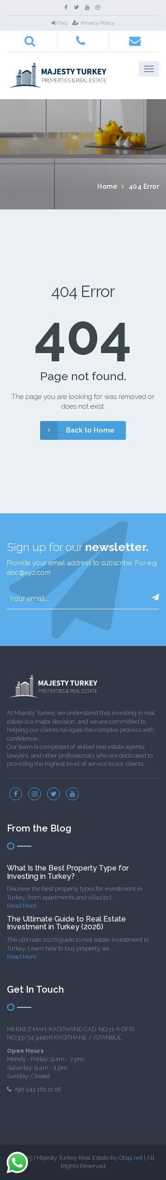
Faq (62, 23)
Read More (21, 905)
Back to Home (90, 430)
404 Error (144, 186)
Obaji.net (130, 1157)
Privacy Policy (97, 23)
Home (107, 186)
